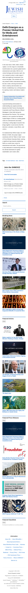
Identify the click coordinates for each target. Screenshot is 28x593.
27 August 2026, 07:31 (13, 2)
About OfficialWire (17, 539)
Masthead (5, 552)
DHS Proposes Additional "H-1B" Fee (12, 514)
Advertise (22, 544)
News (12, 23)
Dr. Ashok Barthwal (8, 41)
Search (14, 210)
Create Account (19, 4)
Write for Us (14, 560)
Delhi (16, 23)
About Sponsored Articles (13, 541)
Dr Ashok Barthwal (10, 160)
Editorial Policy (17, 549)
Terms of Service (7, 557)
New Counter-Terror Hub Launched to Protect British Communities (12, 291)
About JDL (8, 539)
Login (24, 4)
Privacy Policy (13, 552)
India (17, 160)
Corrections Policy (17, 547)
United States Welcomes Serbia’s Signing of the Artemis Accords (13, 356)
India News (21, 160)
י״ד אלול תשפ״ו (22, 2)
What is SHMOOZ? (18, 557)
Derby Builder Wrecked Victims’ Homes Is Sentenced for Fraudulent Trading (13, 458)
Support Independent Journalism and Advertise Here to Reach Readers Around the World (14, 98)
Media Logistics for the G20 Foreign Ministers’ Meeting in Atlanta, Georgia (12, 338)
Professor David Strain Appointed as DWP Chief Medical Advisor (12, 496)
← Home (4, 197)
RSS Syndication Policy (14, 555)
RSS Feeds (22, 552)
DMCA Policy (8, 549)
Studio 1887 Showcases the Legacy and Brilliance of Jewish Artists (13, 411)
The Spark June (6, 393)
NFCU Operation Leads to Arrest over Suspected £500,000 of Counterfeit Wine (13, 310)
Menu (14, 16)
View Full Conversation (10, 174)
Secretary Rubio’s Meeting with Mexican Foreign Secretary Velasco (13, 272)
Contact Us (8, 547)
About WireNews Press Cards (10, 544)
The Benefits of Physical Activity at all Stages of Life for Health (12, 375)
